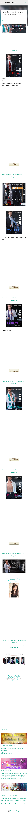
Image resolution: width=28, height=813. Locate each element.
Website (14, 645)
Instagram (8, 645)
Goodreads (10, 640)
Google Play (14, 177)
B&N (13, 174)
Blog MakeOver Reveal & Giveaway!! (9, 795)
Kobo (24, 174)
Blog (23, 645)
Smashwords (18, 174)
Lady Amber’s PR (16, 50)
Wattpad (16, 647)
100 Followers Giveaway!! (6, 770)
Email (19, 645)
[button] (2, 20)
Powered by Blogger (15, 811)
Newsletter (16, 640)
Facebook (14, 642)
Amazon (8, 174)
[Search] (26, 2)
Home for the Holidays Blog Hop (8, 745)
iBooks (3, 174)
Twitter (3, 645)
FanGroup (23, 640)
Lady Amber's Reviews (10, 2)
